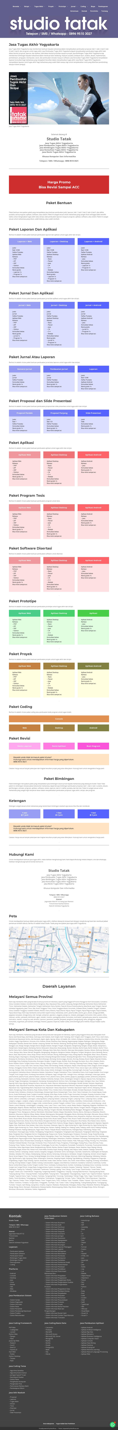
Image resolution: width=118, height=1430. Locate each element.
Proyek (51, 6)
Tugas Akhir (38, 6)
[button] (59, 950)
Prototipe (62, 6)
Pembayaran (103, 6)
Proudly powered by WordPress (47, 1428)
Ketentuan (74, 11)
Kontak (84, 11)
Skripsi (26, 6)
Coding (83, 6)
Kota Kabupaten (48, 1423)
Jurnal (73, 6)
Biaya (93, 6)
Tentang (104, 11)
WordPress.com (74, 1428)
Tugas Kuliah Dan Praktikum (65, 1423)
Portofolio (94, 11)
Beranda (16, 6)
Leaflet (107, 972)
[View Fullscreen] (11, 929)
